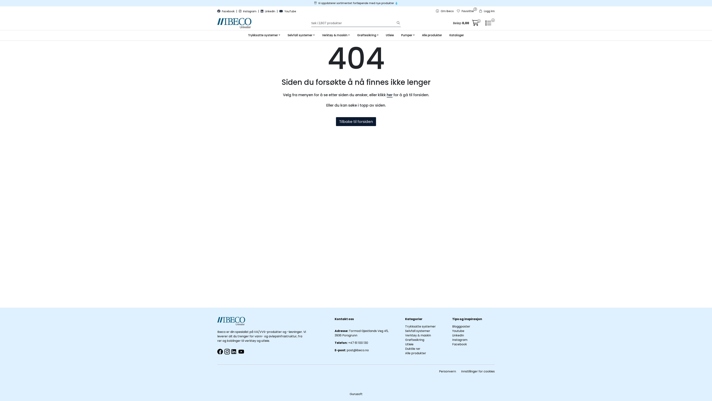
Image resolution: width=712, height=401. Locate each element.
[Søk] (398, 23)
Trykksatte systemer (263, 35)
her (390, 94)
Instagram (249, 11)
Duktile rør (412, 349)
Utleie (390, 35)
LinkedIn (270, 11)
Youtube (458, 331)
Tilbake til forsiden (356, 121)
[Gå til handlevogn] (475, 24)
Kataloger (456, 35)
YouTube (290, 11)
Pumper (406, 35)
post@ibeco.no (358, 350)
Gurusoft (356, 394)
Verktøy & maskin (334, 35)
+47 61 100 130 (358, 343)
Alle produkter (432, 35)
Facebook (228, 11)
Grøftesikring (366, 35)
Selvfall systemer (300, 35)
